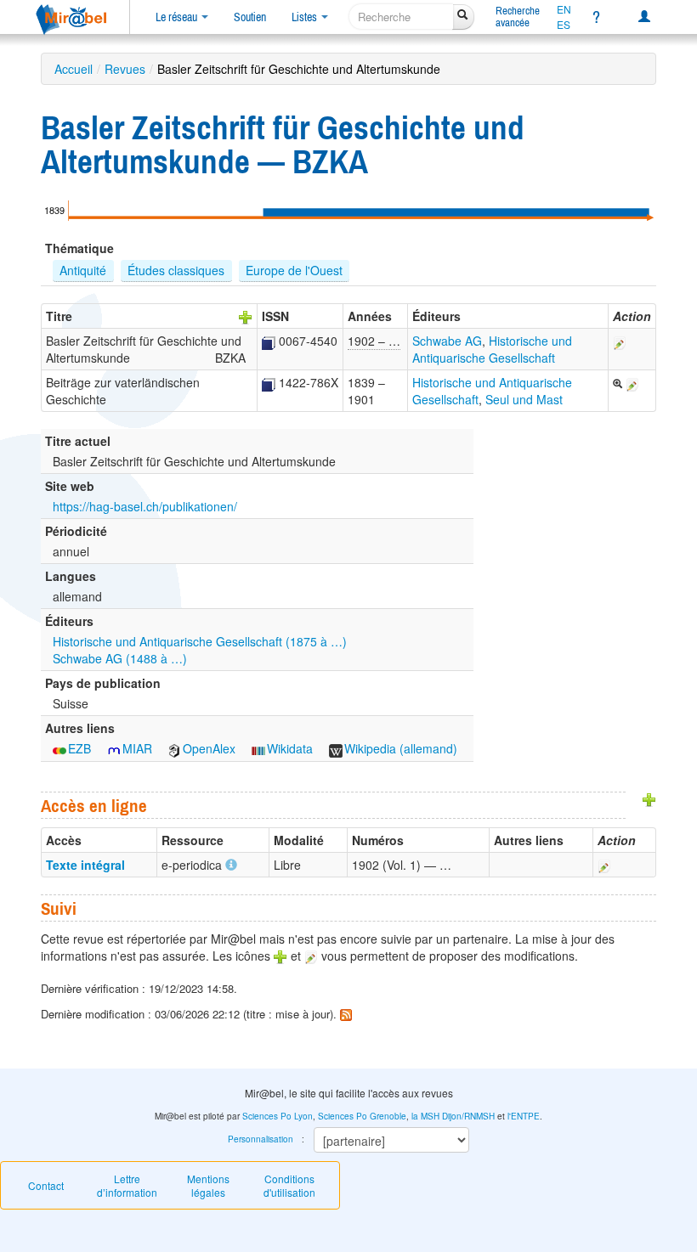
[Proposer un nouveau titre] (245, 315)
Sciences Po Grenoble (362, 1116)
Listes (306, 17)
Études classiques (176, 270)
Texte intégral (85, 864)
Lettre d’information (127, 1185)
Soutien (250, 17)
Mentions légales (208, 1185)
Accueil (73, 68)
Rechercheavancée (518, 16)
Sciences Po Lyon (277, 1116)
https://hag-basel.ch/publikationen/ (145, 506)
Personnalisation (260, 1139)
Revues (125, 68)
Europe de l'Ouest (294, 270)
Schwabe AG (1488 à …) (120, 658)
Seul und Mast (524, 399)
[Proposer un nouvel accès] (649, 798)
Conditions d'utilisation (289, 1185)
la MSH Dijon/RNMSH (453, 1116)
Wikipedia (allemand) (400, 748)
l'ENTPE (523, 1116)
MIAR (137, 748)
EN (564, 9)
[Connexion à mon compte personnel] (644, 17)
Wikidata (290, 748)
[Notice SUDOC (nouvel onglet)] (268, 340)
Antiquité (83, 270)
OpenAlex (209, 748)
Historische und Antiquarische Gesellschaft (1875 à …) (200, 641)
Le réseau (178, 17)
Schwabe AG (447, 340)
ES (563, 25)
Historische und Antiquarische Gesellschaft (492, 349)
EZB (79, 748)
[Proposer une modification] (619, 340)
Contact (46, 1185)
